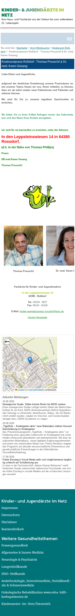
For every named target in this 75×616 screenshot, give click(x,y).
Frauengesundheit (14, 545)
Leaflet (21, 389)
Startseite (21, 47)
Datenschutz (10, 515)
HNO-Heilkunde (13, 574)
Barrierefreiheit (12, 529)
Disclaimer (9, 522)
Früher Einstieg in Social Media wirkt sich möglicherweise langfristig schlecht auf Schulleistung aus (37, 461)
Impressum (9, 508)
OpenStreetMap (36, 389)
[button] (30, 360)
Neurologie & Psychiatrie (19, 559)
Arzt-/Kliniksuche (39, 47)
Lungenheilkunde (14, 566)
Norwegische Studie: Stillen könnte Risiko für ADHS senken (34, 404)
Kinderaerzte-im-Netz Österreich (26, 604)
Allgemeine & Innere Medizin (22, 552)
